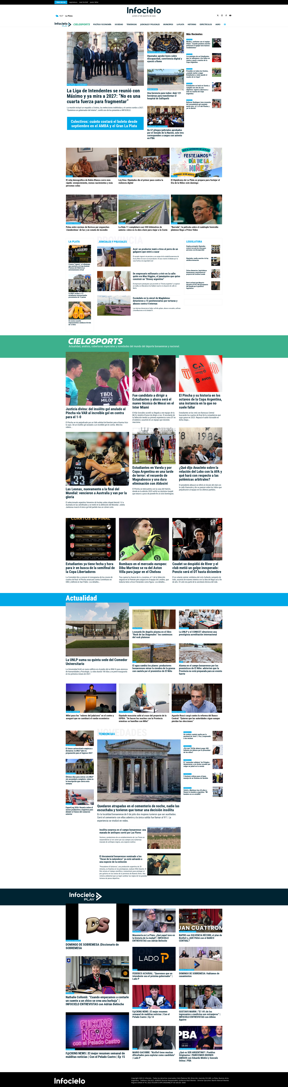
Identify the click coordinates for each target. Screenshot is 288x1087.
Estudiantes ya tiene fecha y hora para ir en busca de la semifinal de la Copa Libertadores (90, 568)
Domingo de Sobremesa (73, 940)
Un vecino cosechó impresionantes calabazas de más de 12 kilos (80, 323)
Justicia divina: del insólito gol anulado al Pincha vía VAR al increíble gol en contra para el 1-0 (96, 413)
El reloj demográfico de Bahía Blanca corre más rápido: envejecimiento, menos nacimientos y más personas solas (89, 183)
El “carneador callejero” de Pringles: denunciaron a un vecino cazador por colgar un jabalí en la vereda (196, 764)
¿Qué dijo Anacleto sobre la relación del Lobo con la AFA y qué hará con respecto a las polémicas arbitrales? (200, 473)
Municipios (152, 89)
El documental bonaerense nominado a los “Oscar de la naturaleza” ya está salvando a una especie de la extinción (120, 859)
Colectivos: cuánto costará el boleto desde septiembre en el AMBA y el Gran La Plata (104, 123)
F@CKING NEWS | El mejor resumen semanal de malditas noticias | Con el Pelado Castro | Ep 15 (95, 1055)
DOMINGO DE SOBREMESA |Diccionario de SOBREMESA (92, 946)
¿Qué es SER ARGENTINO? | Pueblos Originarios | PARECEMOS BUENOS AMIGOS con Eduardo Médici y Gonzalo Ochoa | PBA (198, 1056)
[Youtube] (230, 15)
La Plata (174, 176)
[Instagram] (221, 15)
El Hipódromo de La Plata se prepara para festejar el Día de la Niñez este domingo (195, 181)
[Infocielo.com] (144, 10)
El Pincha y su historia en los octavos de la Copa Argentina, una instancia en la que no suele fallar (200, 401)
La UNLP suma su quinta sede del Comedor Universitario (96, 662)
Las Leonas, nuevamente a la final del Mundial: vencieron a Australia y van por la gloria (96, 493)
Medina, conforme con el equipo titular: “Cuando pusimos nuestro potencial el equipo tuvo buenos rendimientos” (198, 45)
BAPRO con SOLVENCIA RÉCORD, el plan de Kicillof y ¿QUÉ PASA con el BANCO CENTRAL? (200, 938)
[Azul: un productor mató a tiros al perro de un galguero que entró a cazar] (114, 257)
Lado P (135, 969)
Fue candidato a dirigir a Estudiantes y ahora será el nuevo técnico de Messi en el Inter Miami (153, 401)
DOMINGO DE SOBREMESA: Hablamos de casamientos (199, 975)
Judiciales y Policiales (157, 126)
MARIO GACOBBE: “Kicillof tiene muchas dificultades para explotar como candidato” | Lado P (153, 1055)
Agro (134, 662)
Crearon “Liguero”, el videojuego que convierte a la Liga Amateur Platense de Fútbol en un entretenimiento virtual (79, 267)
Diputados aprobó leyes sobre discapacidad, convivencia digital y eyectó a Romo (164, 59)
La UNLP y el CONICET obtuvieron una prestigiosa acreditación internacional (198, 633)
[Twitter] (217, 15)
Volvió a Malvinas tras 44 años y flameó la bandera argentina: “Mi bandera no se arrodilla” (195, 792)
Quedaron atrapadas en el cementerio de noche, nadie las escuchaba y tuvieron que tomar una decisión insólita (138, 808)
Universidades (183, 628)
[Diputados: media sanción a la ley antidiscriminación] (215, 261)
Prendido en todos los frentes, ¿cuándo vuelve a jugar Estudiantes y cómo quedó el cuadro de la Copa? (197, 74)
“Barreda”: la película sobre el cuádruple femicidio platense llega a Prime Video (194, 228)
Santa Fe (69, 804)
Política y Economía (77, 85)
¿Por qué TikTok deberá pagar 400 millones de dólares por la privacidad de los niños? (196, 750)
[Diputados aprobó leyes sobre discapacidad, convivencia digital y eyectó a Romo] (165, 42)
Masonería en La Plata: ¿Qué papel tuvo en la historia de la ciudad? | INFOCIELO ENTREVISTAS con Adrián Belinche (153, 938)
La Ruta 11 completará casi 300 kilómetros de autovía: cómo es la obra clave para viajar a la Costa (142, 228)
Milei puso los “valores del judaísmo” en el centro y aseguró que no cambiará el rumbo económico (90, 717)
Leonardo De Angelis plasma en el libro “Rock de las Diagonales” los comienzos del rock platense (152, 634)
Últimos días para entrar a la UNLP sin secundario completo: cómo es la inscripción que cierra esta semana (79, 780)
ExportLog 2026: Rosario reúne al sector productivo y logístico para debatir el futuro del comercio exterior (79, 810)
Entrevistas (70, 993)
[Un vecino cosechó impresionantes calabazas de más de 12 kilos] (80, 311)
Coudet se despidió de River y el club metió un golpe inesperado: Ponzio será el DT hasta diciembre (196, 568)
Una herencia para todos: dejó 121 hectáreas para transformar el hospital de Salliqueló (164, 96)
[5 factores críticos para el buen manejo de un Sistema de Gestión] (218, 778)
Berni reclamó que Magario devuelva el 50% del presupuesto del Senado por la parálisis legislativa (197, 285)
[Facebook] (226, 15)
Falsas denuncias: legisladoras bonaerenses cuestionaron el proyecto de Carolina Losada (196, 272)
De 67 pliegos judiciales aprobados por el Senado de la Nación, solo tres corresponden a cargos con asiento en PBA (165, 134)
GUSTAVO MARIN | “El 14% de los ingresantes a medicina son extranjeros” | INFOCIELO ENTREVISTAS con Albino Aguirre (199, 1015)
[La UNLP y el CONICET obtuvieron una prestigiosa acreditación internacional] (200, 619)
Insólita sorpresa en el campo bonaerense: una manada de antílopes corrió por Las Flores (122, 831)
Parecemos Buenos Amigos (187, 931)
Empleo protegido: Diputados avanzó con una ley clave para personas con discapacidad (196, 248)
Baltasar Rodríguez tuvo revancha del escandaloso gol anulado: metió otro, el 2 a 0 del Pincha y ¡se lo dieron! (198, 105)
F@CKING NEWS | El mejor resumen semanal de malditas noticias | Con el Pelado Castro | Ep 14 (151, 1014)
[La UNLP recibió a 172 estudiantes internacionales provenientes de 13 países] (80, 283)
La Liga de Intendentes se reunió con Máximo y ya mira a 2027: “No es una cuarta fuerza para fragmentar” (103, 96)
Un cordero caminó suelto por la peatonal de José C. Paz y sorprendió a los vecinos (197, 736)
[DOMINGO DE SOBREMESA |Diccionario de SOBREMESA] (97, 923)
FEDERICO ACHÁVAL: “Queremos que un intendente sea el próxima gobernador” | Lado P (152, 976)
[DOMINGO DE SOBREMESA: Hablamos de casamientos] (200, 959)
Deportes (189, 39)
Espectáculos (137, 628)
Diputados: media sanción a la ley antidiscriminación (197, 259)
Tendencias (187, 732)
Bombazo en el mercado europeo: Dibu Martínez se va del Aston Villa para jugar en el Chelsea (143, 568)
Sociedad (69, 176)
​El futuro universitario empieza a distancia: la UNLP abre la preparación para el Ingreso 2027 (79, 750)
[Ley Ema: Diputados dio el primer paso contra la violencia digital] (144, 162)
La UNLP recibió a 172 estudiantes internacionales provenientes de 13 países (78, 295)
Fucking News (70, 1049)
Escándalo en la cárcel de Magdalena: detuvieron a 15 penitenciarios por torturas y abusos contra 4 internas (155, 301)
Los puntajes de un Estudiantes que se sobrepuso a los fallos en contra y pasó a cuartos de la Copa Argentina (198, 59)
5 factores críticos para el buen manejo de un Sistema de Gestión (195, 777)
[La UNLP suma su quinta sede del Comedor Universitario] (97, 629)
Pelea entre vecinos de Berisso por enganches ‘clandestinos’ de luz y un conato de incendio (87, 228)
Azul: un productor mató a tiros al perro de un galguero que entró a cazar (155, 250)
